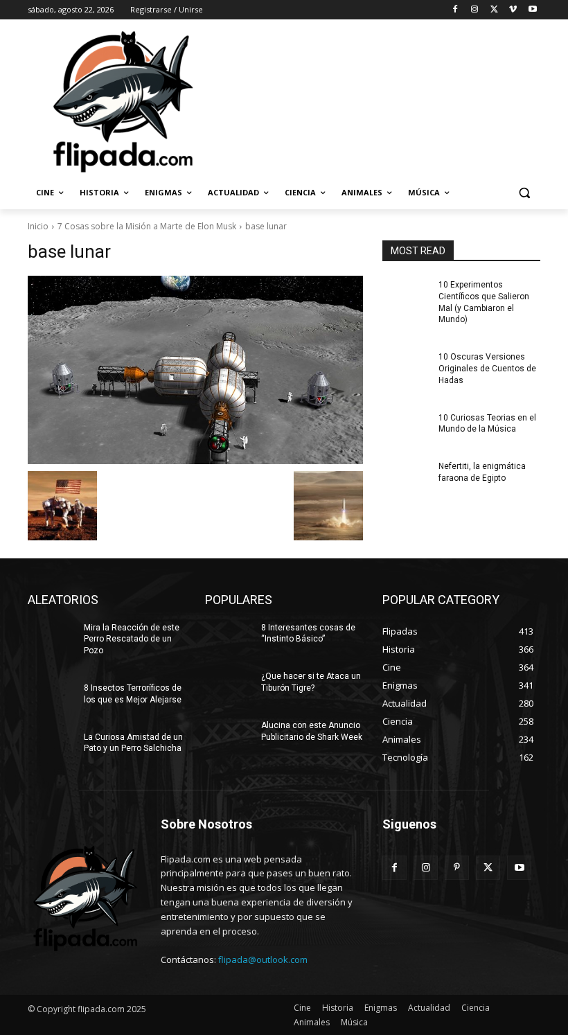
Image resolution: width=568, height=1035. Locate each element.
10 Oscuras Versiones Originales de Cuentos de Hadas (487, 368)
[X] (494, 10)
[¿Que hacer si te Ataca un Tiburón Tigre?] (228, 687)
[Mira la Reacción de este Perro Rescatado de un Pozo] (51, 638)
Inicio (38, 226)
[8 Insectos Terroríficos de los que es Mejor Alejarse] (51, 699)
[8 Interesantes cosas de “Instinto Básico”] (228, 638)
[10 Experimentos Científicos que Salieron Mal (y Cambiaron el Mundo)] (405, 295)
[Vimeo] (513, 10)
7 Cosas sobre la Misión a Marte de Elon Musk (146, 226)
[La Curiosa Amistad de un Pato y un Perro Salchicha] (51, 748)
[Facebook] (455, 10)
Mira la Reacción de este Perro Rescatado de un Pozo (131, 639)
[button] (524, 193)
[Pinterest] (457, 868)
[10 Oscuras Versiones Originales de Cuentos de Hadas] (405, 367)
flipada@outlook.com (263, 959)
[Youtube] (532, 10)
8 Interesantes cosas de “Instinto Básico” (308, 633)
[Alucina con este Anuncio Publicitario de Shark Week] (228, 736)
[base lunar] (195, 370)
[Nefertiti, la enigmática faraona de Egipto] (405, 477)
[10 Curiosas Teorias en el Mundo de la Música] (405, 428)
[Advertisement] (378, 100)
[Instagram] (475, 10)
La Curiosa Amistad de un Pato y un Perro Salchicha (133, 743)
